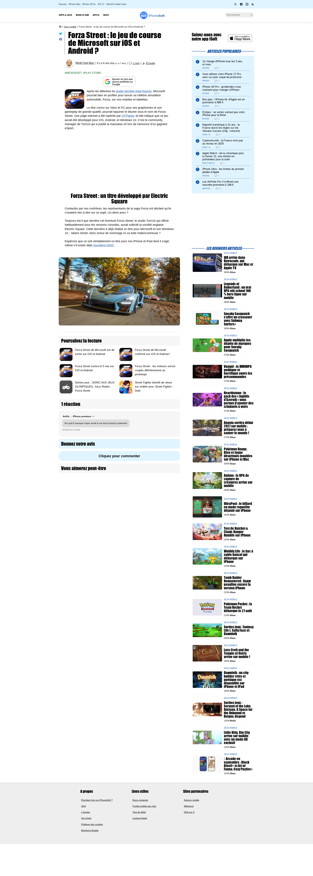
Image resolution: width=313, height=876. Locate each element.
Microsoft (74, 73)
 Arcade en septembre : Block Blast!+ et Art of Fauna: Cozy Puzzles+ (238, 764)
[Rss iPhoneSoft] (252, 5)
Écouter (150, 63)
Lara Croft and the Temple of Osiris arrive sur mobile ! (237, 653)
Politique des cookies (92, 824)
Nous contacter (140, 800)
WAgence (189, 806)
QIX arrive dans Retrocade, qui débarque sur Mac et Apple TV (238, 263)
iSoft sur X (189, 812)
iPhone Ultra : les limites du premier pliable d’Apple (223, 170)
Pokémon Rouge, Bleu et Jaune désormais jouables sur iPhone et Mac (238, 454)
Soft (156, 15)
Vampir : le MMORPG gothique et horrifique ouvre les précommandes (238, 372)
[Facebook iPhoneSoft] (241, 5)
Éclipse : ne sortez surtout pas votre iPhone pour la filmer (223, 114)
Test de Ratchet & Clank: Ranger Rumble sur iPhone (237, 531)
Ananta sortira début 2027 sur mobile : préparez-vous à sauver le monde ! (238, 428)
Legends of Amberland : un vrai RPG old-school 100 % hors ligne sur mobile (237, 290)
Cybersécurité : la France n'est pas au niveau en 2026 (222, 142)
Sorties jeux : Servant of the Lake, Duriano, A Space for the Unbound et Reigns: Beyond (238, 709)
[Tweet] (60, 34)
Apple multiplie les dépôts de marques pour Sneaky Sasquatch (237, 345)
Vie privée (86, 818)
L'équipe (85, 812)
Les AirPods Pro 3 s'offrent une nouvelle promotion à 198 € (220, 183)
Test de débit (139, 812)
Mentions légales (90, 830)
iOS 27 (101, 4)
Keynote (63, 4)
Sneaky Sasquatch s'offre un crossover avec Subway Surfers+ (238, 319)
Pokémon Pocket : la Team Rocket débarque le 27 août (238, 607)
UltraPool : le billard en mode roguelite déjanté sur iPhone (238, 507)
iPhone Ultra (74, 4)
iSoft (83, 806)
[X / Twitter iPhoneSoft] (235, 5)
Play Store (93, 73)
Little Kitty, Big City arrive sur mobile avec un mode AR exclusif (237, 737)
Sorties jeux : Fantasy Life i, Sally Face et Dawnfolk (238, 630)
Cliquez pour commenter (119, 456)
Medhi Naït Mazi (84, 63)
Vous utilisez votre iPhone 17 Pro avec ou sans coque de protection (222, 75)
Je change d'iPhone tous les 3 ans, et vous (222, 63)
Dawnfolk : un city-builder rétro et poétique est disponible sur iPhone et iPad (236, 679)
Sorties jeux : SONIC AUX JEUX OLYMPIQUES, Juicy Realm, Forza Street (95, 386)
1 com (136, 63)
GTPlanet (128, 115)
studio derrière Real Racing (133, 91)
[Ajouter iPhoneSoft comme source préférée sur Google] (119, 82)
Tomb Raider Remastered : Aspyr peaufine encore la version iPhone (237, 583)
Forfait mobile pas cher (144, 806)
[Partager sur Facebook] (60, 40)
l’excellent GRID (103, 245)
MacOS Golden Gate (116, 4)
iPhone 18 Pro (89, 4)
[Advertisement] (119, 158)
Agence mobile (191, 800)
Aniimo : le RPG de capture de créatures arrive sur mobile (238, 480)
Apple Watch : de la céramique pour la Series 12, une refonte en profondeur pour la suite (223, 156)
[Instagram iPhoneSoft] (247, 5)
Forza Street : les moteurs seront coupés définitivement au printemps (155, 370)
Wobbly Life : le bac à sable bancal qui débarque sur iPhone (238, 556)
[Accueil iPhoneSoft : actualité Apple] (60, 26)
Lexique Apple (140, 818)
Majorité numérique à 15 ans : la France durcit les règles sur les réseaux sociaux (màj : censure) (221, 127)
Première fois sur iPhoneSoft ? (97, 800)
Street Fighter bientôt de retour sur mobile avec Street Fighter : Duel (154, 386)
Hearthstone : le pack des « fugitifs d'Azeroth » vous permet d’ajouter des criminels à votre (238, 399)
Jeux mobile (70, 26)
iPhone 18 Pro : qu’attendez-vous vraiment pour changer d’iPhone (221, 88)
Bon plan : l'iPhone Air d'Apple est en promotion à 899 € (223, 101)
